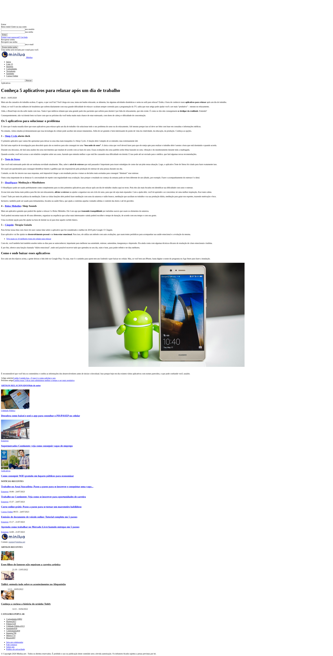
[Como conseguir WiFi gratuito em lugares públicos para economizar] (15, 468)
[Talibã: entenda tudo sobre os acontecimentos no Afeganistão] (7, 579)
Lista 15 (9, 64)
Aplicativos (5, 471)
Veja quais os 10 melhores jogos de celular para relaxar (28, 239)
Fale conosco (11, 645)
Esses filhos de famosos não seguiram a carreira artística (30, 564)
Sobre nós (10, 647)
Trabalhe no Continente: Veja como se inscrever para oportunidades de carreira (43, 496)
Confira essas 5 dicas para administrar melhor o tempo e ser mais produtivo (44, 380)
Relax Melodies (13, 206)
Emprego (5, 441)
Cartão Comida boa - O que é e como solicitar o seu (34, 378)
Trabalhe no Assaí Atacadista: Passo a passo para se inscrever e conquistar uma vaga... (47, 486)
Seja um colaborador (14, 642)
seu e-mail (29, 44)
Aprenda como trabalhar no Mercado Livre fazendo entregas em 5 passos (40, 527)
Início (8, 62)
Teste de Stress (12, 159)
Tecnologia (10, 71)
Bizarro (4, 589)
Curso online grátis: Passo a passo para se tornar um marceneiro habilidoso (41, 506)
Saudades (10, 73)
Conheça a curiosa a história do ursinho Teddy (26, 604)
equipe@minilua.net (17, 542)
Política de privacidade (15, 649)
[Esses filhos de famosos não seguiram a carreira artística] (7, 559)
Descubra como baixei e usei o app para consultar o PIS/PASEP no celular (40, 415)
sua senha (29, 32)
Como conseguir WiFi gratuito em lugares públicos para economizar (37, 476)
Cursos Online (12, 76)
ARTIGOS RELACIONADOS (14, 385)
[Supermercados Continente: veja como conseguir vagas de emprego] (15, 438)
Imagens (9, 66)
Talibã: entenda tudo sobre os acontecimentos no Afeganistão (33, 584)
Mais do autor (34, 385)
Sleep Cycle (11, 136)
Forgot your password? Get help (14, 37)
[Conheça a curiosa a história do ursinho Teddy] (7, 599)
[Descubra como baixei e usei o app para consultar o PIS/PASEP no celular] (15, 408)
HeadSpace (11, 182)
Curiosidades (11, 69)
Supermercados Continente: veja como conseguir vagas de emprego (37, 445)
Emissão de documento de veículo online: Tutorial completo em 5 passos (39, 517)
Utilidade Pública (8, 410)
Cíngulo (9, 224)
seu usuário (29, 29)
